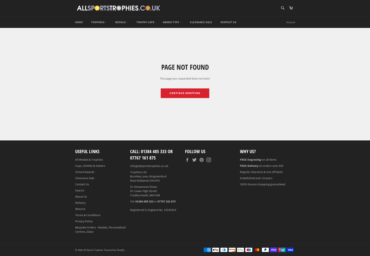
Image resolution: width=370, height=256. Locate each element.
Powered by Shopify (114, 249)
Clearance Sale (84, 178)
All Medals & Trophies (89, 159)
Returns (80, 209)
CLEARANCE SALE (201, 22)
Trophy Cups (145, 22)
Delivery (80, 203)
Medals (120, 22)
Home (79, 22)
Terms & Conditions (88, 215)
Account (290, 22)
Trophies (98, 22)
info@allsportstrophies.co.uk (149, 166)
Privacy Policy (84, 221)
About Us (81, 196)
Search (79, 190)
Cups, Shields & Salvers (90, 166)
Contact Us (228, 22)
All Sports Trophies (93, 249)
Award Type (171, 22)
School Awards (84, 172)
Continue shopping (185, 93)
